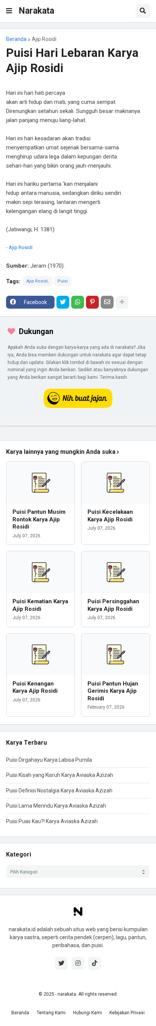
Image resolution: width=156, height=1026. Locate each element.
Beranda (16, 39)
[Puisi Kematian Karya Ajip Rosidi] (40, 572)
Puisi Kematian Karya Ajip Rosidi (40, 605)
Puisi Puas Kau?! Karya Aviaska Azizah (52, 821)
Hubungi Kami (87, 1012)
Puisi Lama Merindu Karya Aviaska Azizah (56, 806)
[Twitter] (62, 302)
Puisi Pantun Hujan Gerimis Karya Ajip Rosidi (112, 691)
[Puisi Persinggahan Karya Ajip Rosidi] (115, 572)
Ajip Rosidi (44, 39)
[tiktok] (94, 963)
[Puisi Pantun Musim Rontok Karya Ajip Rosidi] (40, 483)
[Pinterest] (92, 302)
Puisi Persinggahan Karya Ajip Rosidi (113, 605)
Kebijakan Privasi (127, 1012)
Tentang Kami (51, 1012)
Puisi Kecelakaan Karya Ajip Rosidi (110, 515)
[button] (9, 11)
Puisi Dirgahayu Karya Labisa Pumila (49, 760)
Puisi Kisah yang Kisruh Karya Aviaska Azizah (59, 775)
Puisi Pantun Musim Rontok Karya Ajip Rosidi (39, 519)
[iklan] (78, 426)
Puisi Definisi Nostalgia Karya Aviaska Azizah (59, 791)
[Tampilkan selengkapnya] (121, 302)
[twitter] (61, 963)
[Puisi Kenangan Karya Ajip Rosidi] (40, 654)
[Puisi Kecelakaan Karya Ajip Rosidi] (115, 483)
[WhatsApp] (77, 302)
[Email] (107, 302)
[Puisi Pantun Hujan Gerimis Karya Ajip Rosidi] (115, 654)
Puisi (63, 281)
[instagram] (78, 963)
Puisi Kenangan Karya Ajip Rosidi (35, 687)
